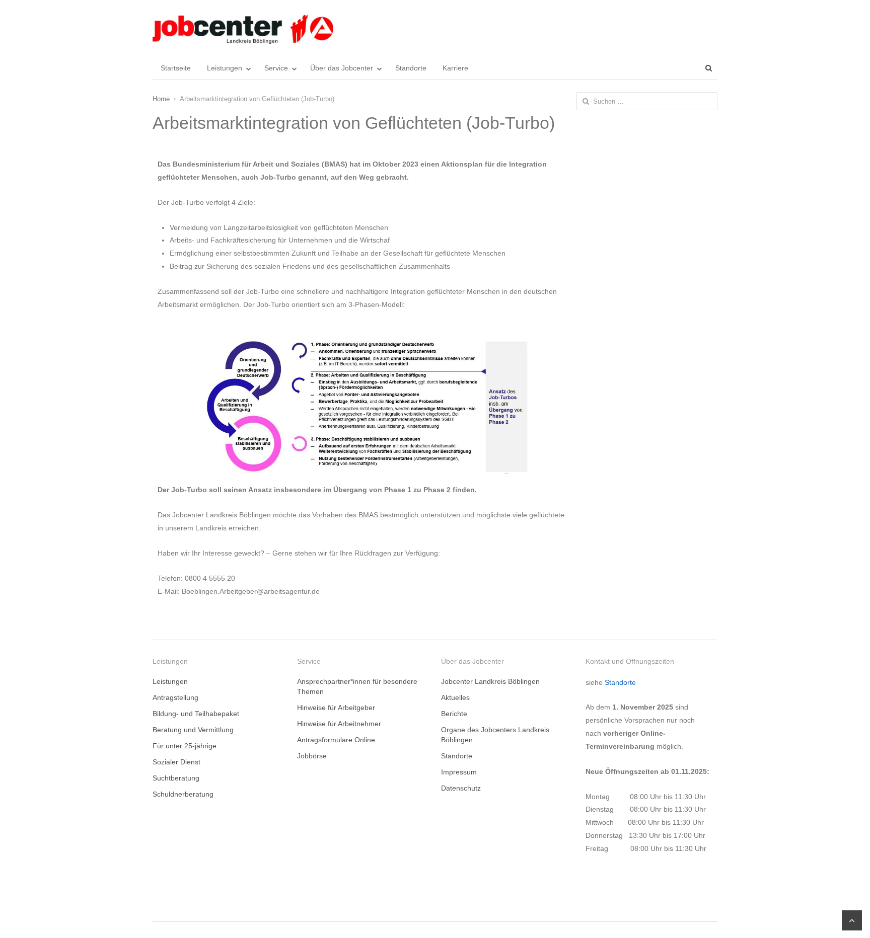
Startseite (176, 68)
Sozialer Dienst (176, 762)
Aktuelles (455, 697)
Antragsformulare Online (336, 740)
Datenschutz (461, 788)
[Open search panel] (708, 68)
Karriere (455, 68)
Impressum (459, 772)
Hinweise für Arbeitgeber (336, 708)
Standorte (410, 68)
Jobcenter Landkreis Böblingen (490, 681)
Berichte (454, 714)
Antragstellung (175, 697)
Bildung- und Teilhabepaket (196, 714)
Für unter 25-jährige (184, 746)
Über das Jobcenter (341, 68)
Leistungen (224, 68)
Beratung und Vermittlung (193, 730)
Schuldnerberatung (183, 794)
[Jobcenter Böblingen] (243, 28)
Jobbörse (312, 756)
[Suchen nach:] (647, 101)
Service (276, 68)
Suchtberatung (176, 778)
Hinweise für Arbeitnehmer (339, 724)
